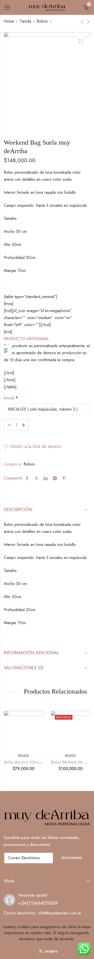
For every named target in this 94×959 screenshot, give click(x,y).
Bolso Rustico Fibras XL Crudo (31, 762)
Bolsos (42, 21)
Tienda (25, 21)
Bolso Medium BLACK (71, 762)
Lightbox (81, 41)
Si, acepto (48, 951)
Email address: (28, 858)
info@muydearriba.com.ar (59, 913)
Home (9, 21)
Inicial (11, 398)
